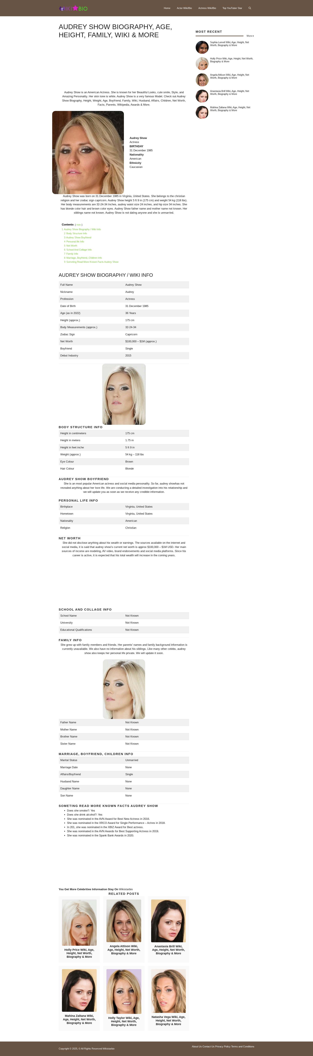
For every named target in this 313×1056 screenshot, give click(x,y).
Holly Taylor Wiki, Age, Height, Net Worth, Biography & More (124, 1021)
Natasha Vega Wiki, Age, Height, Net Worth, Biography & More (168, 1020)
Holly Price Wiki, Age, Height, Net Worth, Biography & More (79, 953)
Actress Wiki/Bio (207, 8)
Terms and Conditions (242, 1046)
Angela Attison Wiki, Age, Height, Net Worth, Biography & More (123, 950)
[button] (249, 8)
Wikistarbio (126, 889)
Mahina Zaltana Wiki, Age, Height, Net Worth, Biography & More (79, 1019)
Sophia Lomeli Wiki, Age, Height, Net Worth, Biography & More (229, 44)
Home (167, 8)
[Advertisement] (124, 67)
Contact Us (208, 1046)
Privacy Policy (223, 1046)
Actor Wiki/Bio (184, 8)
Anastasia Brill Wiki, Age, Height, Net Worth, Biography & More (168, 950)
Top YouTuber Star (232, 8)
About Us (197, 1046)
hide (78, 225)
